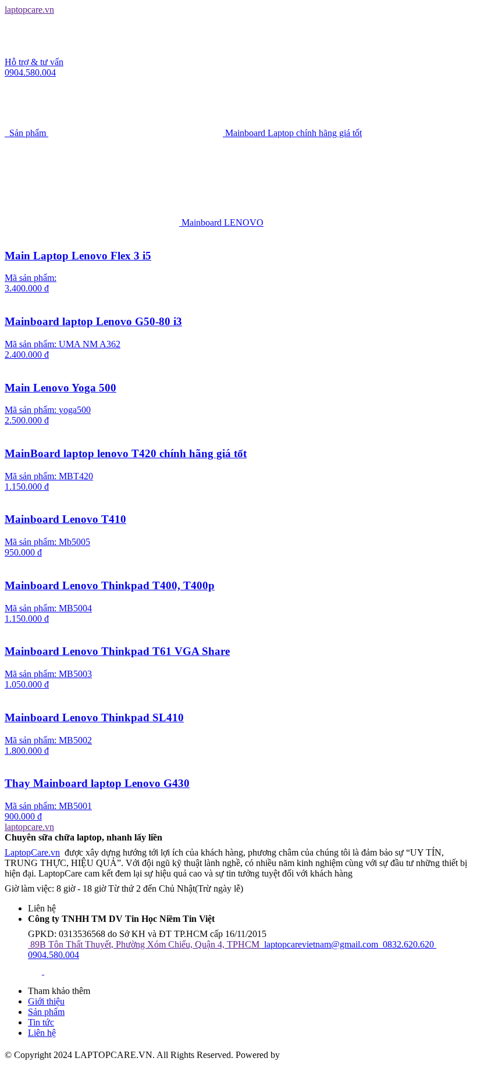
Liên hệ (42, 1033)
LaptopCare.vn (32, 852)
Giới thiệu (46, 1001)
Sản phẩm (46, 1012)
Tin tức (41, 1022)
